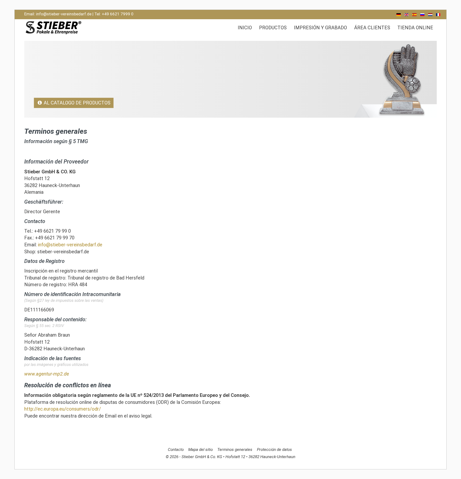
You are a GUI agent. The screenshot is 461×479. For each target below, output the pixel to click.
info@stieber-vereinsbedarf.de (63, 14)
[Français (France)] (438, 14)
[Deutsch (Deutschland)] (398, 14)
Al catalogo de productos (77, 103)
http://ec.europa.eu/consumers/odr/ (62, 409)
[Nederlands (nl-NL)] (430, 14)
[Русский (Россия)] (422, 14)
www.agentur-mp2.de (46, 374)
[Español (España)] (414, 14)
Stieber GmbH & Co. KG (202, 456)
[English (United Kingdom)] (406, 14)
